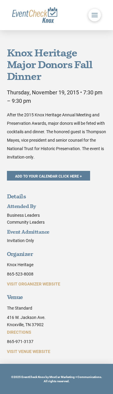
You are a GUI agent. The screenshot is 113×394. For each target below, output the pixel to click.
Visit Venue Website (28, 351)
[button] (94, 15)
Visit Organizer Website (33, 284)
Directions (19, 332)
